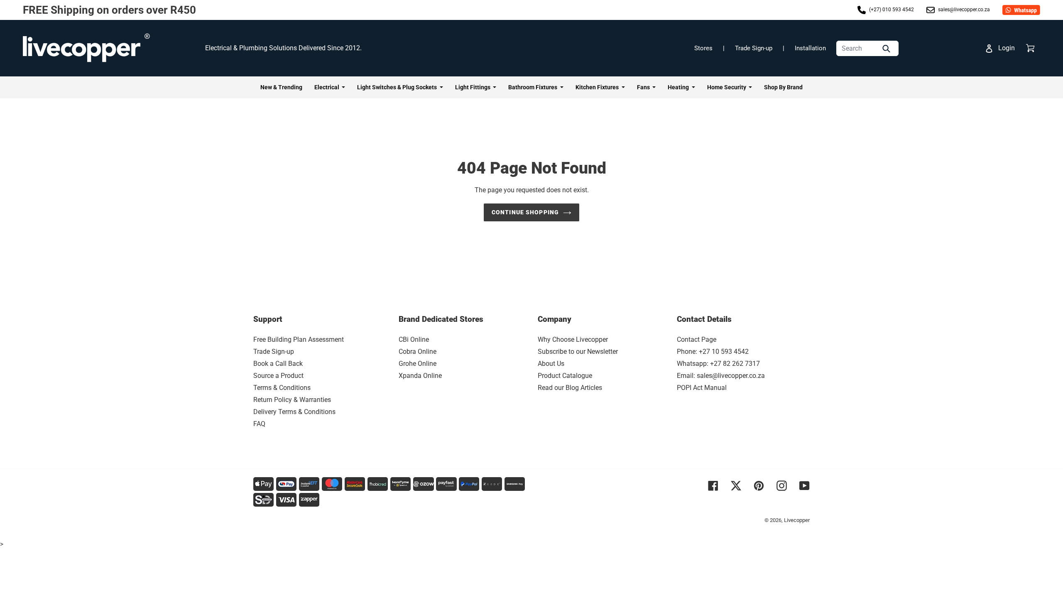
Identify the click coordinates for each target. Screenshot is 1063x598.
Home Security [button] (727, 87)
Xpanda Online (420, 376)
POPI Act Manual (702, 388)
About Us (551, 364)
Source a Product (278, 376)
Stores (703, 48)
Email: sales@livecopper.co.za (721, 376)
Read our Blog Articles (570, 388)
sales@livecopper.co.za (963, 9)
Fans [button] (644, 87)
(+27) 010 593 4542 (891, 9)
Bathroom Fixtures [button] (533, 87)
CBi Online (414, 339)
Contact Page (696, 339)
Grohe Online (417, 364)
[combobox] (867, 48)
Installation (810, 48)
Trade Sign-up (753, 48)
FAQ (259, 424)
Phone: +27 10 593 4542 (713, 351)
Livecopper (797, 520)
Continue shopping (525, 212)
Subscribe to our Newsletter (578, 351)
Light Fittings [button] (473, 87)
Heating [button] (679, 87)
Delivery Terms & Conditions (294, 412)
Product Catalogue (565, 376)
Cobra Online (417, 351)
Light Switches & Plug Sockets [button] (397, 87)
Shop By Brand (783, 87)
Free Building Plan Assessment (298, 339)
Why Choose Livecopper (573, 339)
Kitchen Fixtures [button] (598, 87)
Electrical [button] (327, 87)
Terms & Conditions (282, 388)
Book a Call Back (278, 364)
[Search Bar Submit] (887, 48)
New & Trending (281, 87)
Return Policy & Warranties (292, 400)
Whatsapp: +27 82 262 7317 (718, 364)
